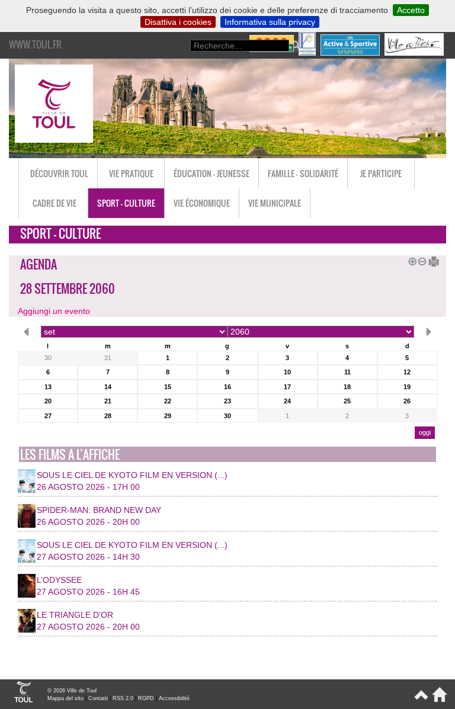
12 (407, 372)
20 (48, 401)
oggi (425, 432)
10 (287, 372)
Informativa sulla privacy (270, 22)
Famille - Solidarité (303, 173)
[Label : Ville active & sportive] (351, 52)
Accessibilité (174, 698)
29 (167, 415)
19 (407, 386)
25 (347, 401)
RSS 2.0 (123, 698)
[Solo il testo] (429, 260)
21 (107, 401)
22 (167, 401)
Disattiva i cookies (178, 22)
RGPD (146, 698)
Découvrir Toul (59, 173)
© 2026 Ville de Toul (72, 691)
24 (287, 401)
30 (48, 357)
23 (227, 401)
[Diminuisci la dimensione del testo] (420, 260)
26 (407, 401)
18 (347, 386)
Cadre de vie (54, 203)
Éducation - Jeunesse (211, 173)
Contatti (98, 698)
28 (107, 415)
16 (227, 386)
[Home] (437, 699)
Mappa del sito (65, 698)
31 (107, 357)
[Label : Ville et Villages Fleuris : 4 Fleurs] (272, 52)
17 (287, 386)
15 (167, 386)
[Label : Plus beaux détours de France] (308, 52)
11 (347, 372)
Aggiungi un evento (54, 311)
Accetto (411, 10)
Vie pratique (131, 173)
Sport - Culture (126, 203)
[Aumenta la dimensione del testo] (410, 260)
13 (48, 386)
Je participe (381, 173)
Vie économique (202, 203)
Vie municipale (274, 203)
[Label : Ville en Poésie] (415, 52)
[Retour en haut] (420, 699)
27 (48, 415)
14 (107, 386)
